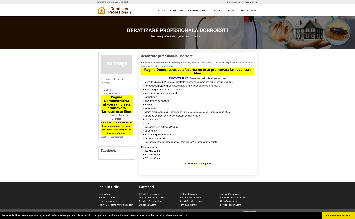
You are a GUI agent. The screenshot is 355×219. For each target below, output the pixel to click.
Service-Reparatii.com (230, 204)
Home (161, 10)
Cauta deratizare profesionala (189, 10)
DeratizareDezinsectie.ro (150, 201)
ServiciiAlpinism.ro (188, 204)
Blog (217, 10)
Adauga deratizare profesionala (243, 2)
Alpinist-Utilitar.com (229, 193)
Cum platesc (104, 193)
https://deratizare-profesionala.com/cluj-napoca (195, 86)
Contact (231, 10)
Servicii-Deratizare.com (191, 201)
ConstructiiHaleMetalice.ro (151, 197)
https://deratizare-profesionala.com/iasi (189, 112)
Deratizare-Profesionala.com (208, 78)
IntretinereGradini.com (190, 197)
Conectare (249, 10)
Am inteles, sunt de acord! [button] (338, 215)
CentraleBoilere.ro (188, 193)
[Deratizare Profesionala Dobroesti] (117, 64)
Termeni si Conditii (107, 197)
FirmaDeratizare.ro (229, 201)
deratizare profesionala (163, 36)
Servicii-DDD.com (147, 204)
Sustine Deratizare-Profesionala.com (115, 204)
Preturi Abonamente (108, 201)
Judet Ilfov (184, 36)
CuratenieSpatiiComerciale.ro (234, 197)
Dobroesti (198, 36)
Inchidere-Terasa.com (149, 193)
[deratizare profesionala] (114, 10)
